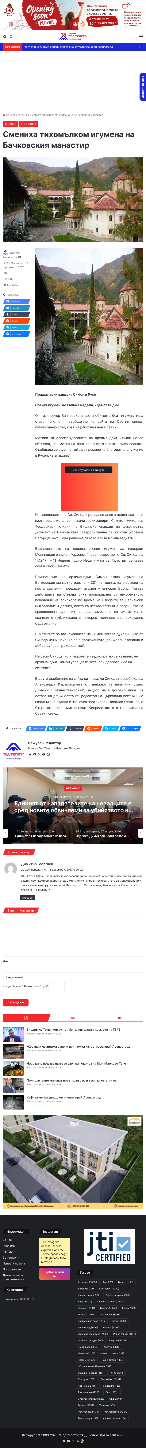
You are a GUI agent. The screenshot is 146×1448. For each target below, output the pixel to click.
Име (5, 961)
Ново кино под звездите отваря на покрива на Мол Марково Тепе (66, 46)
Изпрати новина (14, 1263)
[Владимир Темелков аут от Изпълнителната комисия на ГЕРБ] (13, 1034)
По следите (111, 1385)
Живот (86, 1314)
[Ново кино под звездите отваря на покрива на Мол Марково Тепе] (13, 1068)
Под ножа (28, 124)
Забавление (109, 1314)
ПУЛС (117, 1372)
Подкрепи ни (12, 1269)
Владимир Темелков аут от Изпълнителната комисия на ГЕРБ (73, 1029)
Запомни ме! (14, 977)
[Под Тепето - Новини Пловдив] (73, 36)
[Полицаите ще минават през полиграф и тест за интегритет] (13, 1085)
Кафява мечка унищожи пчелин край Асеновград (64, 1097)
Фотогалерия (88, 1411)
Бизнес (125, 1282)
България (109, 1288)
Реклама (9, 1246)
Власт (85, 1301)
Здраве (119, 1321)
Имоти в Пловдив (91, 1340)
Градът (108, 1308)
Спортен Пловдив (91, 1398)
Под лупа (86, 1379)
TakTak (7, 1251)
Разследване (89, 1392)
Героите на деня (110, 1301)
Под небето (111, 1379)
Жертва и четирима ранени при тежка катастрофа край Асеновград (78, 1046)
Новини (86, 1359)
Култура (112, 1346)
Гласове (86, 1308)
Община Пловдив (91, 1372)
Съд (115, 1398)
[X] (39, 754)
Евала (129, 1308)
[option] (73, 805)
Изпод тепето (124, 1334)
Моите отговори (112, 1353)
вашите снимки (114, 1418)
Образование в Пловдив (94, 1366)
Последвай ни (56, 1274)
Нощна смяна (112, 1359)
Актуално (73, 788)
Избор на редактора (93, 1334)
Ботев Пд (86, 1288)
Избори (111, 1327)
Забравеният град (92, 1321)
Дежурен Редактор (44, 743)
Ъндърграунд (88, 1418)
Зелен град (88, 1327)
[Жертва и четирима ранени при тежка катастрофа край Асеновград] (13, 1051)
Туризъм (107, 1405)
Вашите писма (89, 1295)
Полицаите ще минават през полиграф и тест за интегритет (72, 1080)
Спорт (112, 1392)
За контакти (11, 1257)
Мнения (23, 114)
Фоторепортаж (115, 1411)
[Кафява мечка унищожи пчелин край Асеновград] (13, 1102)
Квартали (118, 1340)
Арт (108, 1282)
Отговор (27, 897)
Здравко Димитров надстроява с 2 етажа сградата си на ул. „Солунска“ (73, 807)
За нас (7, 1240)
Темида (86, 1405)
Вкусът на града (118, 1295)
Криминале (88, 1346)
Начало (10, 114)
